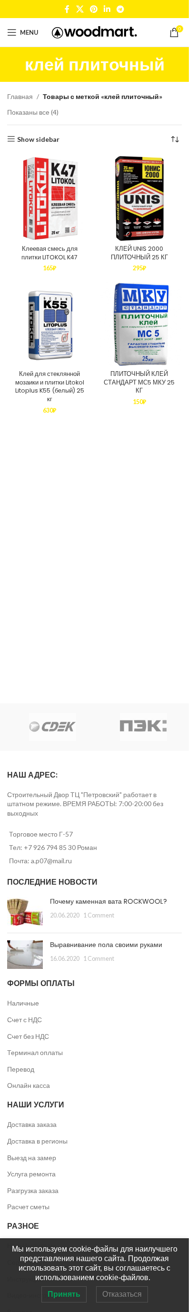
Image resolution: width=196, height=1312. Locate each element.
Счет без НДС (28, 1036)
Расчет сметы (28, 1207)
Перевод (20, 1069)
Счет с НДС (24, 1020)
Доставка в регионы (37, 1141)
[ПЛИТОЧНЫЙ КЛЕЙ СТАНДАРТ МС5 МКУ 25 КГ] (139, 323)
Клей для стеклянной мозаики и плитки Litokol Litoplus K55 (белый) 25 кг (49, 386)
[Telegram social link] (120, 9)
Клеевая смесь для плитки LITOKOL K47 (49, 253)
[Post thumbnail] (25, 911)
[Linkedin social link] (107, 9)
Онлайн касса (28, 1085)
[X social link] (80, 9)
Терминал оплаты (35, 1052)
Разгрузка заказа (33, 1190)
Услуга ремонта (31, 1174)
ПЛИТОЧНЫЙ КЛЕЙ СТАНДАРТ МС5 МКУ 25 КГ (139, 382)
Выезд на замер (31, 1158)
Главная (20, 96)
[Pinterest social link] (93, 9)
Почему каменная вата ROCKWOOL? (108, 901)
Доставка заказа (32, 1124)
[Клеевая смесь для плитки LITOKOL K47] (49, 198)
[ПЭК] (143, 727)
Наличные (23, 1003)
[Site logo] (94, 32)
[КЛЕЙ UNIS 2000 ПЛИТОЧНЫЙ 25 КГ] (139, 198)
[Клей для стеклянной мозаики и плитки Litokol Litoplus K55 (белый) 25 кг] (49, 323)
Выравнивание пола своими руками (106, 944)
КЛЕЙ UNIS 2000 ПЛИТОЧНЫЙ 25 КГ (139, 253)
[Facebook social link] (67, 9)
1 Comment (98, 915)
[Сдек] (52, 727)
